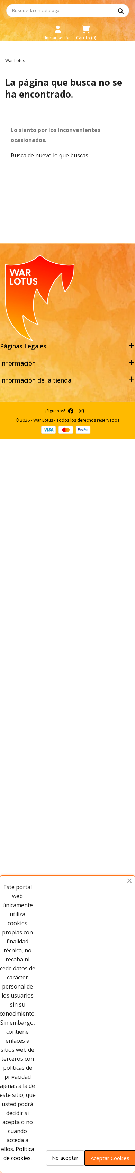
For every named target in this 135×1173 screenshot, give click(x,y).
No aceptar (65, 1157)
